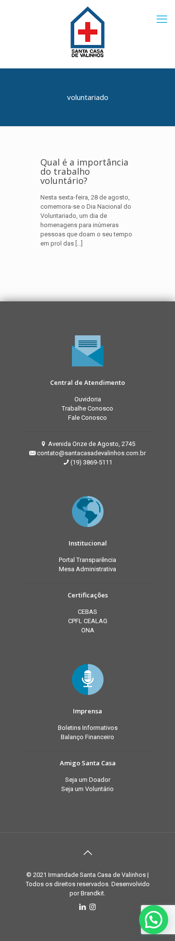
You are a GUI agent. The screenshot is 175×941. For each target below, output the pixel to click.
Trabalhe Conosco (87, 408)
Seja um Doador (87, 779)
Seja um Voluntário (87, 788)
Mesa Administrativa (87, 569)
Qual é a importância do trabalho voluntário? (84, 171)
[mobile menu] (162, 19)
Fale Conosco (87, 417)
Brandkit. (93, 893)
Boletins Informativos (88, 727)
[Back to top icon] (87, 852)
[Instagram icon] (92, 907)
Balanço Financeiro (87, 737)
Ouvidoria (87, 399)
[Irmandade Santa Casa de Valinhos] (87, 31)
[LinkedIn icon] (82, 907)
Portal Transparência (87, 559)
